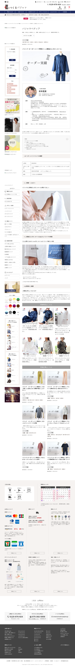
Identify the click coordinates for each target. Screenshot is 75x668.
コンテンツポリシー (39, 660)
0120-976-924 (55, 4)
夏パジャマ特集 (8, 224)
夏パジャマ (10, 83)
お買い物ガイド (40, 1)
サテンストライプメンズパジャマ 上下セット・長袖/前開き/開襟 (62, 360)
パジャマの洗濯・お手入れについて (12, 235)
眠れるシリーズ (11, 92)
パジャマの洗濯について (38, 650)
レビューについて (21, 634)
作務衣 (9, 87)
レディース (7, 275)
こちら (44, 19)
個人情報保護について (28, 660)
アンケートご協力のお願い (23, 637)
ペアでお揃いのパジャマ (10, 257)
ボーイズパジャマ (9, 216)
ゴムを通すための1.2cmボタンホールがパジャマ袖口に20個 (37, 146)
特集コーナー (48, 637)
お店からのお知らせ (8, 653)
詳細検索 (65, 11)
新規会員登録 (62, 630)
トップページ (62, 628)
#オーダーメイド (26, 42)
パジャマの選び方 (37, 652)
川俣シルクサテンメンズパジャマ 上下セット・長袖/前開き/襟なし (29, 360)
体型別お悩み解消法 (38, 653)
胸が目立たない (11, 89)
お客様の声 (68, 1)
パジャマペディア (11, 23)
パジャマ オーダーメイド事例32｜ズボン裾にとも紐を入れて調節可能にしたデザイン (33, 388)
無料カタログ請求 (8, 650)
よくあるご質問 (48, 1)
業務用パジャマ (8, 265)
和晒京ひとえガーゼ (12, 85)
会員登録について (8, 639)
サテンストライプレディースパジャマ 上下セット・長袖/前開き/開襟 (46, 360)
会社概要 (61, 1)
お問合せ (55, 1)
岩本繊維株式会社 (64, 660)
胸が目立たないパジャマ (10, 249)
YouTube (20, 652)
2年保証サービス (8, 652)
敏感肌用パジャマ (9, 251)
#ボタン (63, 469)
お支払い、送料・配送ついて (10, 632)
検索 (12, 59)
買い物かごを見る (63, 631)
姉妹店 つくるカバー (55, 660)
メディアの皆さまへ (64, 644)
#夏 (48, 469)
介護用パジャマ (8, 267)
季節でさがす (10, 11)
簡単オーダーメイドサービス (10, 647)
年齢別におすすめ (9, 259)
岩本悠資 (43, 91)
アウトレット (8, 229)
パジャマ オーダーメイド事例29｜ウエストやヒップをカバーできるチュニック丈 (58, 423)
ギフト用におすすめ (9, 243)
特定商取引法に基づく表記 (17, 660)
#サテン (32, 42)
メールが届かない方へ (38, 647)
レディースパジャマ (38, 632)
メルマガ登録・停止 (64, 634)
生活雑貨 (7, 254)
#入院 (27, 432)
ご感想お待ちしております (31, 149)
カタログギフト (8, 226)
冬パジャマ (48, 632)
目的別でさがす (32, 11)
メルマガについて (21, 635)
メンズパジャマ (37, 634)
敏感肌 (9, 91)
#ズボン (41, 400)
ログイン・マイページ (64, 633)
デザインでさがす (43, 11)
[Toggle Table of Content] (66, 139)
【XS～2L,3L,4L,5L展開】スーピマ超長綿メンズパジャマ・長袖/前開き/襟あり (46, 327)
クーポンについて (21, 632)
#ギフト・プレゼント (39, 42)
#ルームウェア (59, 434)
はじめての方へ (54, 11)
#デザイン (46, 42)
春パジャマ (36, 639)
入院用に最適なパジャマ (10, 246)
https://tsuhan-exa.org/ (44, 115)
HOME (6, 23)
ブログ (19, 647)
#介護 (24, 432)
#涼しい (51, 469)
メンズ (6, 277)
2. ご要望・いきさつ (29, 142)
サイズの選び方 (8, 232)
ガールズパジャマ (9, 213)
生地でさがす (21, 11)
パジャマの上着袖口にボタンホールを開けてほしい (35, 143)
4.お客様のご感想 (28, 147)
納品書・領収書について (9, 637)
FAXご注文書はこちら (34, 618)
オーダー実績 (17, 23)
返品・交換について (8, 634)
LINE (19, 650)
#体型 (49, 398)
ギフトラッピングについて (10, 635)
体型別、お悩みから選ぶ (10, 262)
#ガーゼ (37, 400)
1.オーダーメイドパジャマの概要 (31, 140)
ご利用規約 (46, 660)
